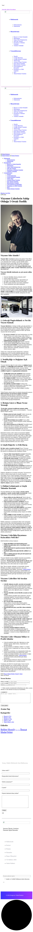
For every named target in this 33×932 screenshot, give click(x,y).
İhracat (5, 674)
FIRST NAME (4, 681)
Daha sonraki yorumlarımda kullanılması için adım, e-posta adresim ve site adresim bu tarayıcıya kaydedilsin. (16, 688)
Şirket (20, 674)
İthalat (9, 674)
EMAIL (3, 685)
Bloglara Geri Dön (5, 193)
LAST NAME (4, 683)
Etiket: (2, 674)
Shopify (17, 674)
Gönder (4, 810)
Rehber (13, 674)
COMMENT (4, 692)
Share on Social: (5, 675)
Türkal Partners (27, 569)
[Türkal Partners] (5, 154)
